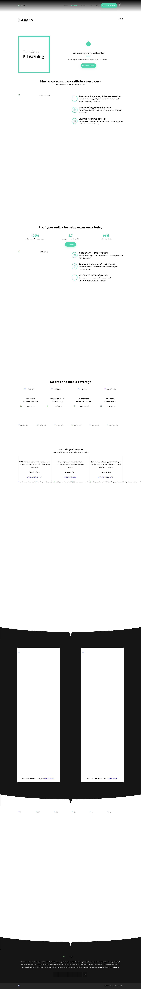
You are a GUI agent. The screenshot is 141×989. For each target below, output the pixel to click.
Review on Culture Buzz (34, 477)
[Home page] (115, 18)
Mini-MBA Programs (30, 401)
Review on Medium (70, 477)
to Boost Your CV (110, 401)
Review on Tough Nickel (105, 477)
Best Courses (110, 398)
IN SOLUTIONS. (118, 986)
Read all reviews (49, 778)
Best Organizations (57, 398)
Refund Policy (115, 967)
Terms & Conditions (103, 967)
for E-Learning (57, 401)
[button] (55, 974)
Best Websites (84, 398)
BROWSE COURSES (88, 65)
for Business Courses (83, 401)
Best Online (30, 398)
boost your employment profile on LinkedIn (92, 280)
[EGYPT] (26, 5)
